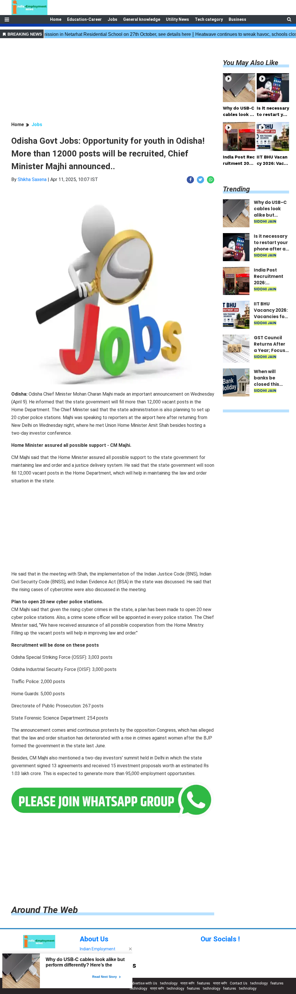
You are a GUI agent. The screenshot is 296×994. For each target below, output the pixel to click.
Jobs (112, 19)
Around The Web (44, 909)
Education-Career (84, 19)
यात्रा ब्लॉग (187, 983)
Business (237, 19)
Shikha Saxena (32, 179)
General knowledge (141, 19)
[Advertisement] (112, 80)
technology (168, 983)
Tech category (209, 19)
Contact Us (238, 983)
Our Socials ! (220, 939)
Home (55, 19)
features (203, 983)
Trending (236, 189)
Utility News (177, 19)
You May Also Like (250, 63)
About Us (94, 939)
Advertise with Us (143, 983)
